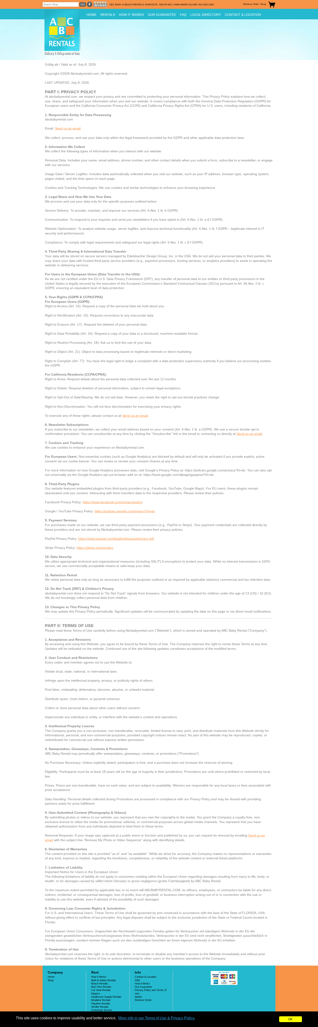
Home (91, 15)
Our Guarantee (162, 15)
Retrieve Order (251, 4)
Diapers (95, 993)
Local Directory (205, 15)
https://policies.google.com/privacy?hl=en (125, 511)
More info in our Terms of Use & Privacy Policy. (156, 1018)
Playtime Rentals (100, 1003)
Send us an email (68, 128)
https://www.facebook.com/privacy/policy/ (113, 502)
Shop (263, 4)
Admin (138, 996)
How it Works (131, 15)
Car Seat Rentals (101, 990)
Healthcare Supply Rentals (106, 996)
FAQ (183, 15)
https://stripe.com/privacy (95, 548)
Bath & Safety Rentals (103, 980)
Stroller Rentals (99, 1006)
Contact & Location (243, 15)
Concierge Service (101, 1010)
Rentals (107, 15)
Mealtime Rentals (101, 1000)
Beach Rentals (99, 983)
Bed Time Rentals (101, 986)
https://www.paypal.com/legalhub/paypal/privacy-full (116, 538)
